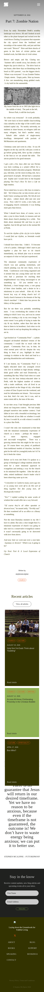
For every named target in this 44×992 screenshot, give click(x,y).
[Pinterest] (29, 586)
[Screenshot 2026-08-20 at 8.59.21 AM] (22, 611)
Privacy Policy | (14, 980)
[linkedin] (29, 935)
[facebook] (10, 935)
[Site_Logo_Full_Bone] (22, 922)
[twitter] (14, 935)
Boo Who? (11, 750)
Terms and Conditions (27, 980)
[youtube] (24, 935)
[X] (20, 586)
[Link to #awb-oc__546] (38, 4)
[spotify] (34, 935)
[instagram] (19, 935)
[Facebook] (15, 586)
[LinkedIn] (24, 586)
